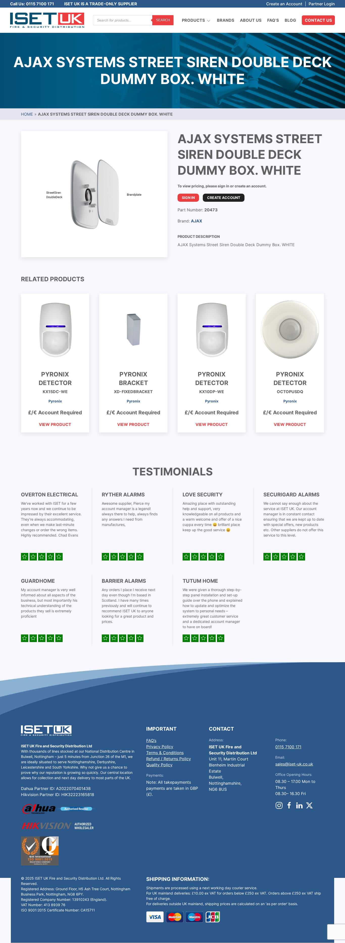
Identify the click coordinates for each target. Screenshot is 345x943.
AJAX (196, 220)
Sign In (188, 197)
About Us (250, 20)
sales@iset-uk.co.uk (294, 764)
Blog (290, 20)
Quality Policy (159, 764)
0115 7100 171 (288, 746)
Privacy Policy (159, 746)
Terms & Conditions (165, 752)
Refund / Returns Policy (168, 758)
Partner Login (322, 3)
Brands (225, 20)
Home (27, 114)
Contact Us (318, 20)
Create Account (223, 197)
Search (163, 20)
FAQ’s (273, 20)
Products (193, 20)
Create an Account (284, 3)
